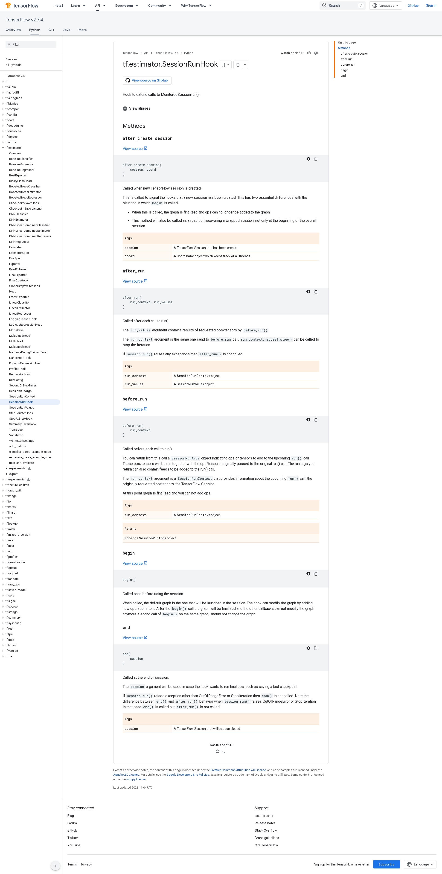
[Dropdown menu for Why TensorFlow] (211, 5)
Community (157, 5)
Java (66, 30)
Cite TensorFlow (266, 845)
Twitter (72, 838)
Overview (13, 30)
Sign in (431, 5)
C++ (51, 30)
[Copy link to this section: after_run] (149, 271)
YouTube (74, 845)
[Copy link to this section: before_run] (151, 399)
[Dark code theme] (308, 159)
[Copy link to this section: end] (134, 628)
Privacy (86, 864)
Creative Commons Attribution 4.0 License (238, 770)
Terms (72, 864)
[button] (30, 81)
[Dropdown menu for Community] (171, 5)
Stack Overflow (266, 830)
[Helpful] (308, 53)
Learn (75, 5)
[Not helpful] (315, 53)
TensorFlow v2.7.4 (24, 20)
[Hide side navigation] (55, 865)
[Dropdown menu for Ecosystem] (138, 5)
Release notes (265, 823)
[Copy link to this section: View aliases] (155, 108)
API (97, 5)
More (83, 30)
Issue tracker (264, 816)
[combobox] (343, 5)
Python (34, 30)
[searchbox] (31, 44)
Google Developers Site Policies (187, 774)
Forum (72, 823)
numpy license (135, 779)
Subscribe (387, 864)
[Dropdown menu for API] (105, 5)
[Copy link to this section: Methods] (150, 126)
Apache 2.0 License (126, 774)
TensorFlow (130, 53)
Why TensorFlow (193, 5)
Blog (70, 816)
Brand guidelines (267, 838)
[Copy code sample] (315, 159)
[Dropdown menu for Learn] (85, 5)
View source (133, 148)
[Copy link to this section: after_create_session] (177, 138)
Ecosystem (124, 5)
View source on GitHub (150, 80)
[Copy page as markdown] (238, 65)
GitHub (413, 5)
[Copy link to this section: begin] (139, 553)
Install (58, 5)
